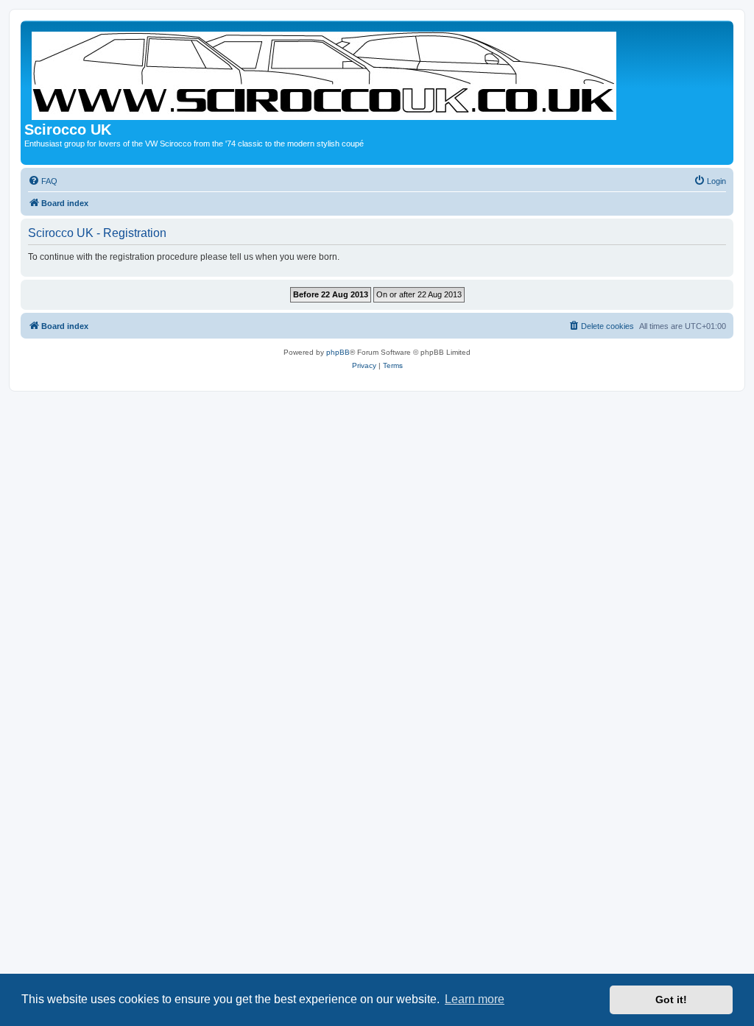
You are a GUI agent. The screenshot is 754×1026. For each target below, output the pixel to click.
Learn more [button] (474, 999)
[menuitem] (42, 181)
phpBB (338, 352)
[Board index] (325, 72)
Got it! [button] (671, 999)
